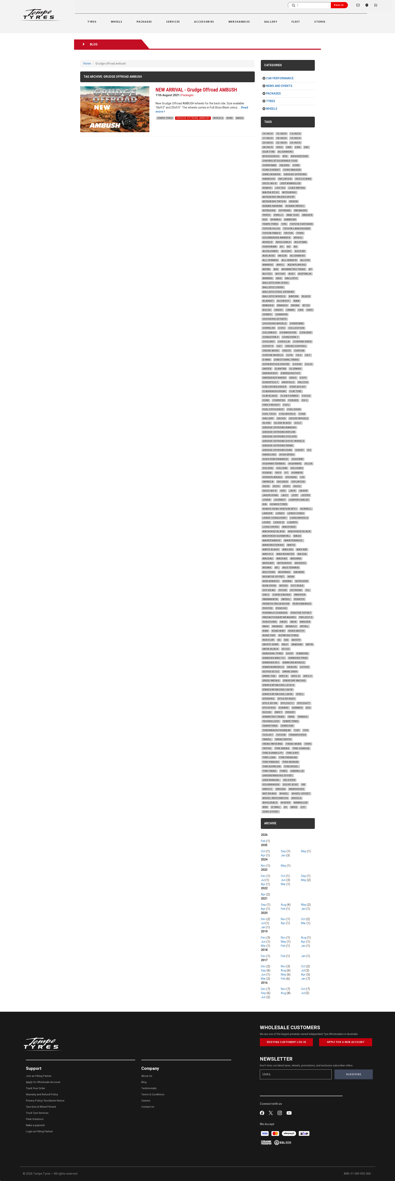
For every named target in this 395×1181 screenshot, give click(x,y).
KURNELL (306, 508)
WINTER (285, 802)
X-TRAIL (275, 807)
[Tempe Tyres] (39, 15)
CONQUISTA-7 (290, 337)
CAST (310, 310)
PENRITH (299, 599)
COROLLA (284, 341)
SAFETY (296, 640)
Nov (263, 866)
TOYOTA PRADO (272, 233)
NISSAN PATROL (295, 206)
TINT (297, 730)
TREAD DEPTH (283, 739)
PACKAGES (300, 210)
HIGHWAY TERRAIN (274, 463)
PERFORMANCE (302, 603)
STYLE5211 (287, 703)
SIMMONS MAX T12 (274, 658)
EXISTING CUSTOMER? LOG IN (286, 1042)
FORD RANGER (292, 169)
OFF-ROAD (269, 590)
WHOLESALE (283, 242)
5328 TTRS (269, 151)
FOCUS (306, 395)
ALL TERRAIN (270, 260)
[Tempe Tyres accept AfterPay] (289, 1133)
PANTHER (299, 594)
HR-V (278, 472)
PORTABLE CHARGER (275, 612)
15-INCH (281, 133)
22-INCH (281, 142)
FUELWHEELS (287, 414)
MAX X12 (268, 554)
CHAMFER (281, 314)
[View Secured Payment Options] (282, 1142)
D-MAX (267, 359)
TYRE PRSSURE (271, 762)
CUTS (290, 355)
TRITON (288, 233)
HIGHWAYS (295, 463)
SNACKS (292, 667)
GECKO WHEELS (298, 418)
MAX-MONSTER (285, 554)
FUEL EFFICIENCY (273, 409)
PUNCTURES (270, 621)
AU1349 (280, 273)
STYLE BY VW (270, 703)
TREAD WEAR (293, 744)
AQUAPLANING (297, 264)
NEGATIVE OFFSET (273, 576)
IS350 (286, 486)
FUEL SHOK (294, 409)
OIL (308, 590)
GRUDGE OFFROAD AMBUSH (193, 118)
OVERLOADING (281, 594)
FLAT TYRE (296, 391)
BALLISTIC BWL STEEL (276, 282)
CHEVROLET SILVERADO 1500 (280, 160)
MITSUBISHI (289, 192)
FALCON (303, 382)
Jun (283, 880)
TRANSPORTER (297, 735)
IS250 (276, 486)
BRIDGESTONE (299, 156)
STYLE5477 (303, 703)
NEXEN (293, 201)
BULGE (267, 310)
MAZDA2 (268, 558)
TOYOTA (281, 735)
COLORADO (269, 332)
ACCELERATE (270, 251)
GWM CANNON (271, 174)
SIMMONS (290, 219)
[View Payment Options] (266, 1142)
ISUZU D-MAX (303, 179)
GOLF (298, 423)
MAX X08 (302, 549)
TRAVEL (267, 739)
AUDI (292, 273)
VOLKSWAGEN (271, 784)
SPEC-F (308, 676)
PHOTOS (267, 608)
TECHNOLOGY (271, 721)
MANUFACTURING (273, 545)
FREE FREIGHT (271, 405)
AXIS (279, 278)
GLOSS (267, 423)
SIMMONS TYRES (298, 658)
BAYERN (293, 296)
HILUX (308, 463)
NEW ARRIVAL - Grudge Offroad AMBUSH (196, 90)
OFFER (283, 590)
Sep (283, 851)
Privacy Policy (34, 1101)
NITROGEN (269, 210)
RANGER (307, 215)
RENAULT (291, 626)
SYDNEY (290, 712)
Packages (187, 95)
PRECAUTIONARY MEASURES (279, 617)
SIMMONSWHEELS (273, 667)
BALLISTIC (291, 278)
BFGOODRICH (271, 156)
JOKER (267, 499)
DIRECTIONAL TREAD (286, 359)
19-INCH (295, 138)
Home (87, 63)
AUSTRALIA (304, 273)
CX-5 (299, 355)
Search (339, 5)
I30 (302, 477)
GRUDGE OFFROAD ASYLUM (279, 432)
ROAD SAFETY (296, 631)
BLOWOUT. (283, 301)
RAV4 (266, 626)
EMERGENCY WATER (274, 377)
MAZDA (302, 554)
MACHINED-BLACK (299, 531)
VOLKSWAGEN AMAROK (276, 237)
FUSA (302, 414)
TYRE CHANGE (301, 748)
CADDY (279, 310)
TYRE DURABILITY (273, 753)
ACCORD (300, 251)
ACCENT (286, 251)
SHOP (289, 653)
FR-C (305, 400)
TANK (291, 716)
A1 (281, 246)
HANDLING (269, 454)
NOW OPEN (269, 585)
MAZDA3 (282, 558)
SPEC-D (296, 676)
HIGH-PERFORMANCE (275, 459)
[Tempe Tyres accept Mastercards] (275, 1133)
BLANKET (268, 301)
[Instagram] (280, 1112)
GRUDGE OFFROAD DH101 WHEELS (283, 441)
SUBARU (283, 707)
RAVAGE (277, 626)
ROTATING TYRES (288, 635)
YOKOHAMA (270, 246)
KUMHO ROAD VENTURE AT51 (280, 508)
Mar (283, 884)
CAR (300, 310)
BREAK (295, 305)
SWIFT (278, 712)
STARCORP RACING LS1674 (278, 685)
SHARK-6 (276, 219)
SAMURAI (297, 644)
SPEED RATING (271, 680)
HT (286, 472)
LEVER (266, 522)
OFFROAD (284, 210)
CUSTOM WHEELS (273, 355)
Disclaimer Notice (54, 1101)
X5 (285, 807)
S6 (279, 640)
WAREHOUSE (296, 789)
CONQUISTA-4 (271, 337)
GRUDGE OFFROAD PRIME (278, 445)
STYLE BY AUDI (286, 698)
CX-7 (308, 355)
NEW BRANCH (271, 581)
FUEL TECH (269, 414)
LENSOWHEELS (299, 518)
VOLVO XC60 (290, 784)
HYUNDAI (291, 477)
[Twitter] (272, 1112)
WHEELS (218, 118)
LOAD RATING (297, 188)
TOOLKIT (268, 735)
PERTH (266, 215)
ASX (276, 269)
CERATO (267, 314)
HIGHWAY (297, 459)
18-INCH (281, 138)
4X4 (306, 147)
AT (310, 269)
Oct (263, 851)
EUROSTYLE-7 (270, 382)
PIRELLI (278, 215)
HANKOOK (269, 179)
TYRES (300, 233)
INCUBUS (282, 481)
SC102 (285, 649)
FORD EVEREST (271, 169)
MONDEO (300, 563)
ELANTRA (280, 368)
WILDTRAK (301, 242)
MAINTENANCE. (293, 540)
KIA (265, 504)
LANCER (267, 513)
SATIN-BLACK (270, 649)
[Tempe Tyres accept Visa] (265, 1133)
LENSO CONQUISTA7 (275, 518)
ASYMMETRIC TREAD (293, 269)
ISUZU (297, 486)
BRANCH (282, 305)
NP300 (283, 585)
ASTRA (266, 269)
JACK (292, 490)
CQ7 (279, 346)
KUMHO (267, 188)
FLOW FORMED (290, 395)
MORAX (267, 567)
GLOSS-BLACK (282, 423)
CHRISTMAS (269, 165)
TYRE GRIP (293, 753)
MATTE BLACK (271, 549)
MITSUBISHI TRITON (274, 201)
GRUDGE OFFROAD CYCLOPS (279, 436)
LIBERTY (292, 522)
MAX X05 (288, 549)
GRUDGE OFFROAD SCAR (277, 450)
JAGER (303, 490)
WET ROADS (269, 793)
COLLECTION (296, 328)
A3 (288, 246)
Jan (283, 855)
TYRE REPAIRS (290, 762)
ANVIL (280, 264)
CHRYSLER (269, 328)
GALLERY (268, 418)
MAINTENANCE (272, 540)
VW (303, 784)
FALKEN (284, 165)
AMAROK (268, 264)
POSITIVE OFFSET (301, 612)
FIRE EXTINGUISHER (274, 386)
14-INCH (268, 133)
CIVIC (281, 328)
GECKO (281, 418)
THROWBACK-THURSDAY (277, 730)
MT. (277, 567)
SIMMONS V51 (271, 662)
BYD (285, 156)
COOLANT (268, 341)
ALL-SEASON (289, 260)
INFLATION (285, 179)
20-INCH (268, 142)
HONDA (267, 472)
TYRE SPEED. (291, 766)
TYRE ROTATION (272, 766)
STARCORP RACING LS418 (278, 689)
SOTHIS (304, 667)
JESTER (305, 495)
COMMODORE (288, 332)
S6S (286, 640)
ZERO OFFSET (271, 811)
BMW (297, 301)
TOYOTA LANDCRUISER (296, 228)
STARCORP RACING (294, 680)
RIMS (229, 118)
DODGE (297, 364)
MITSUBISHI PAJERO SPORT (279, 197)
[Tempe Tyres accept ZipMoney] (304, 1133)
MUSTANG (284, 572)
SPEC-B (283, 676)
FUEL (286, 405)
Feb (263, 841)
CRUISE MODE (271, 350)
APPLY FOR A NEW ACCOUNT (346, 1042)
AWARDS (268, 278)
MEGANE (296, 558)
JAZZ (285, 495)
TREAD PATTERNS (272, 744)
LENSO (280, 513)
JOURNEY (279, 499)
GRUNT (299, 450)
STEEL (299, 694)
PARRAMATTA (270, 599)
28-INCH (268, 147)
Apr (263, 855)
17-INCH (268, 138)
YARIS (294, 807)
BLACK (306, 296)
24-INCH (295, 142)
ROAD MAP (278, 631)
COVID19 (268, 346)
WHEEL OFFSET (301, 793)
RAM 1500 (293, 215)
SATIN (309, 644)
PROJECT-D (306, 617)
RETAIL (304, 626)
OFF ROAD (297, 585)
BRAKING (268, 305)
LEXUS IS (279, 522)
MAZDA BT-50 (271, 192)
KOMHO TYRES (278, 504)
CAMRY (290, 310)
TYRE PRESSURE (288, 757)
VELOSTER (289, 780)
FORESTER (279, 400)
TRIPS (308, 744)
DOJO (308, 364)
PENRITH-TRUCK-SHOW (276, 603)
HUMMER (297, 472)
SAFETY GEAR (270, 644)
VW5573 (267, 789)
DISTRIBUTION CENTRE (276, 364)
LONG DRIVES (271, 527)
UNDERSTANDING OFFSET (278, 775)
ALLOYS (305, 260)
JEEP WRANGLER (290, 183)
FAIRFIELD (288, 382)
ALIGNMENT (285, 151)
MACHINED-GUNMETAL (276, 536)
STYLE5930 (269, 707)
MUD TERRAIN (291, 567)
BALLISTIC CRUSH (273, 287)
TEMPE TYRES (165, 118)
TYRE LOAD (269, 757)
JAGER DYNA (270, 495)
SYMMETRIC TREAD (274, 716)
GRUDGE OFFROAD (295, 174)
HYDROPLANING (272, 477)
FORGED (293, 400)
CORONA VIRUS (302, 341)
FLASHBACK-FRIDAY (274, 391)
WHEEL (298, 237)
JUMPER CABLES (299, 499)
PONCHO (281, 608)
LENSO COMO (296, 513)
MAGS (239, 118)
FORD (296, 165)
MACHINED (289, 527)
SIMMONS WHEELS (294, 662)
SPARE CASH (290, 671)
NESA (291, 576)
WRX (265, 807)
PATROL (286, 599)
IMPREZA (268, 481)
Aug (283, 905)
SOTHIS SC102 (271, 671)
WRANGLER (301, 802)
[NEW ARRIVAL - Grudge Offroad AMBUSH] (114, 109)
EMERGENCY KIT (290, 373)
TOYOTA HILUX (271, 228)
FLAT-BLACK (270, 395)
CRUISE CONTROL (296, 346)
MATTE (291, 545)
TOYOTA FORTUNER (301, 224)
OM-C (266, 594)
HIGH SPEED (287, 454)
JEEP (295, 495)
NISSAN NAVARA (272, 206)
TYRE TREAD (269, 771)
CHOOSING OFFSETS (275, 319)
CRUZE (287, 350)
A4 (295, 246)
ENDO (293, 377)
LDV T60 (280, 188)
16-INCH (295, 133)
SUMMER (297, 707)
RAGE (283, 621)
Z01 (303, 807)
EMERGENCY (270, 373)
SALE (285, 644)
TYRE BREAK (282, 748)
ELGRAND (295, 368)
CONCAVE (306, 332)
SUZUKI (267, 712)
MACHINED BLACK (274, 531)
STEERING (268, 698)
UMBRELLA (297, 771)
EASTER (267, 368)
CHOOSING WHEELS (274, 323)
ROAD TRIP (269, 635)
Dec (263, 876)
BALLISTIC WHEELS (274, 296)
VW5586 (280, 789)
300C (279, 147)
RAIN (293, 621)
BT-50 (306, 305)
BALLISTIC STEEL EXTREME (278, 292)
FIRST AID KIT (298, 386)
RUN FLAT (268, 640)
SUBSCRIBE (354, 1074)
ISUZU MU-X (270, 183)
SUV (265, 219)
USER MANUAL (271, 780)
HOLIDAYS (297, 468)
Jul (263, 880)
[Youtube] (289, 1112)
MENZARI (268, 563)
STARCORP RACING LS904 (278, 694)
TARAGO (303, 716)
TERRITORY (287, 725)
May (303, 851)
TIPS (284, 224)
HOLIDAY (282, 468)
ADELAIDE (269, 255)
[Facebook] (263, 1112)
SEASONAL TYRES (273, 653)
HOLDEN (268, 468)
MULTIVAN (269, 572)
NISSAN (287, 581)
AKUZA (282, 255)
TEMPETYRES (270, 725)
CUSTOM (299, 350)
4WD (289, 147)
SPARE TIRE (269, 676)
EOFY (303, 377)
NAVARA (299, 572)
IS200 (266, 486)
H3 (309, 450)
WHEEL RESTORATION (275, 798)
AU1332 (267, 273)
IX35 (283, 490)
